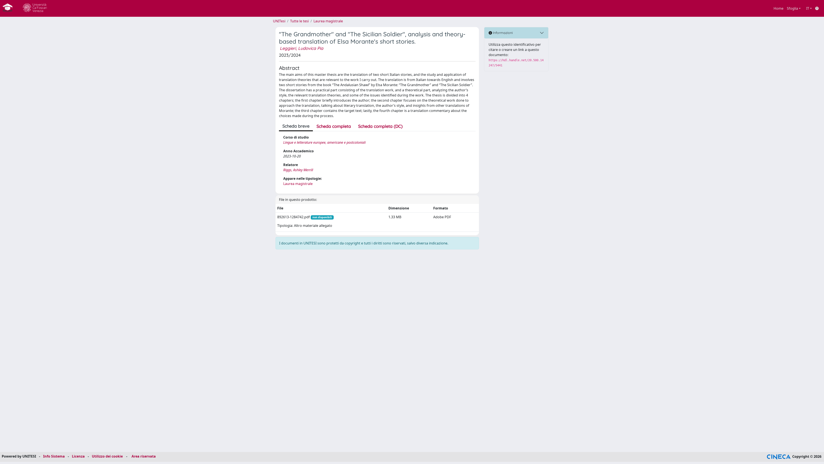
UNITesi (279, 21)
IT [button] (807, 8)
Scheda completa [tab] (334, 126)
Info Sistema (54, 456)
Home (778, 8)
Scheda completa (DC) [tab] (380, 126)
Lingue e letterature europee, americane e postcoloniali (324, 142)
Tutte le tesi (299, 21)
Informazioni (502, 33)
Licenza (78, 456)
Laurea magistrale (328, 21)
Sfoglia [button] (792, 8)
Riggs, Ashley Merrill (298, 170)
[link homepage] (9, 8)
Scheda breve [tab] (295, 126)
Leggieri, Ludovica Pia (301, 48)
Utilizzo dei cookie (107, 456)
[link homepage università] (34, 8)
